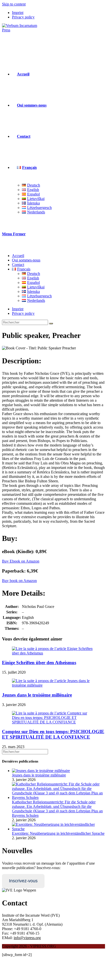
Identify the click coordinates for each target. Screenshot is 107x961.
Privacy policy (23, 17)
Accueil (18, 256)
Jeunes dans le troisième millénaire (37, 695)
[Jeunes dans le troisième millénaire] (41, 771)
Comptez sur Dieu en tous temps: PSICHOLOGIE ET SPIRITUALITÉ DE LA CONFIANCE (53, 734)
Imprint (17, 12)
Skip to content (14, 4)
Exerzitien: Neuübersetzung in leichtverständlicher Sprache (58, 833)
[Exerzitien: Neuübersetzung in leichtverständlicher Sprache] (58, 829)
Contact (18, 264)
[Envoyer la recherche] (51, 323)
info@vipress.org (27, 938)
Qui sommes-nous (26, 260)
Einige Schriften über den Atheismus (39, 662)
